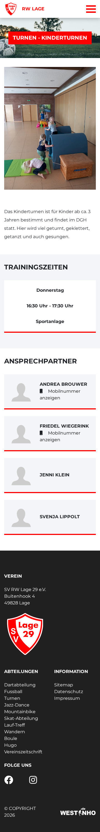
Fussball (13, 691)
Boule (10, 738)
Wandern (14, 731)
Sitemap (63, 685)
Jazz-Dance (16, 705)
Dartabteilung (20, 685)
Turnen (12, 698)
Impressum (67, 698)
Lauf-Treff (14, 725)
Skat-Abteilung (21, 718)
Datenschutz (68, 691)
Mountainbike (20, 711)
